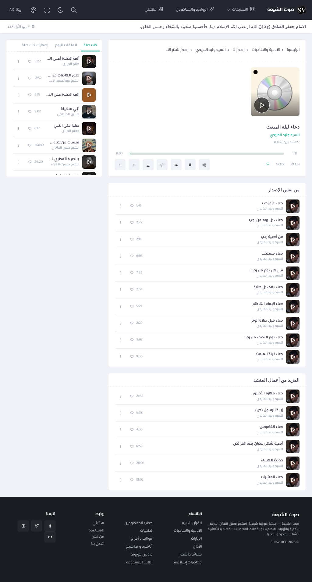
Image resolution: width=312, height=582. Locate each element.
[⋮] (121, 206)
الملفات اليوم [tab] (66, 45)
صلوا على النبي (66, 126)
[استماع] (262, 105)
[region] (54, 114)
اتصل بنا (97, 544)
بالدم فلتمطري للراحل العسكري (64, 159)
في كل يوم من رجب (266, 270)
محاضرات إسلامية (188, 562)
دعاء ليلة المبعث (269, 354)
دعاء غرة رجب (272, 203)
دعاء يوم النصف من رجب (263, 337)
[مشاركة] (204, 164)
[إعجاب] (131, 206)
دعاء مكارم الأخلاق (268, 394)
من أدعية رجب (272, 237)
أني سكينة (70, 109)
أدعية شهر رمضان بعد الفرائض (258, 444)
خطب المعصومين (138, 523)
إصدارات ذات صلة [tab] (35, 45)
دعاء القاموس (271, 427)
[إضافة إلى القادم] (176, 164)
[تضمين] (162, 164)
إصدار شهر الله (176, 50)
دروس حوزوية (141, 555)
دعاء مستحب (272, 254)
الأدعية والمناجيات (266, 50)
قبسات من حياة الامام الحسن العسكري (64, 143)
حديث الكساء (272, 461)
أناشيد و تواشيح (139, 547)
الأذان (197, 547)
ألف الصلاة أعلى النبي (63, 59)
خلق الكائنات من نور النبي (63, 76)
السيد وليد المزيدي (210, 50)
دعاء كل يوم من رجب (266, 220)
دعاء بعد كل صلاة (268, 287)
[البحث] (74, 10)
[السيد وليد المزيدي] (190, 164)
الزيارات (196, 539)
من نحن (97, 537)
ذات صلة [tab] (90, 45)
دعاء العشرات (272, 477)
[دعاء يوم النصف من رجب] (134, 164)
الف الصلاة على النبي (62, 95)
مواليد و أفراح (141, 539)
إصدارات (238, 50)
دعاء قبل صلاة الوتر (267, 321)
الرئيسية (293, 50)
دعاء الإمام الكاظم (267, 304)
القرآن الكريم (192, 523)
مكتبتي (98, 523)
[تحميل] (148, 164)
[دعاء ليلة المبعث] (120, 164)
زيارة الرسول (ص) (269, 410)
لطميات (146, 531)
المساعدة (96, 530)
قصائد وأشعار (190, 555)
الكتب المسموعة (139, 562)
